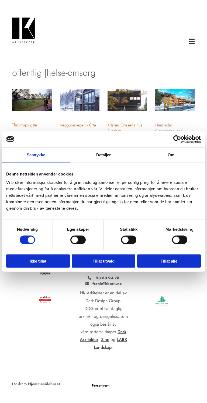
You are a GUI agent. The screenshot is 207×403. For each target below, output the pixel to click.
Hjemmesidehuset (44, 384)
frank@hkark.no (107, 283)
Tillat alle (169, 261)
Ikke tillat (38, 261)
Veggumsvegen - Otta (78, 125)
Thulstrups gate (24, 125)
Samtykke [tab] (36, 154)
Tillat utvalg (104, 261)
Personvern (100, 385)
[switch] (78, 239)
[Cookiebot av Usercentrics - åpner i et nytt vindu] (177, 139)
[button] (122, 42)
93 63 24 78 (107, 278)
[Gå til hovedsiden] (24, 32)
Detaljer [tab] (103, 154)
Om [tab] (171, 154)
